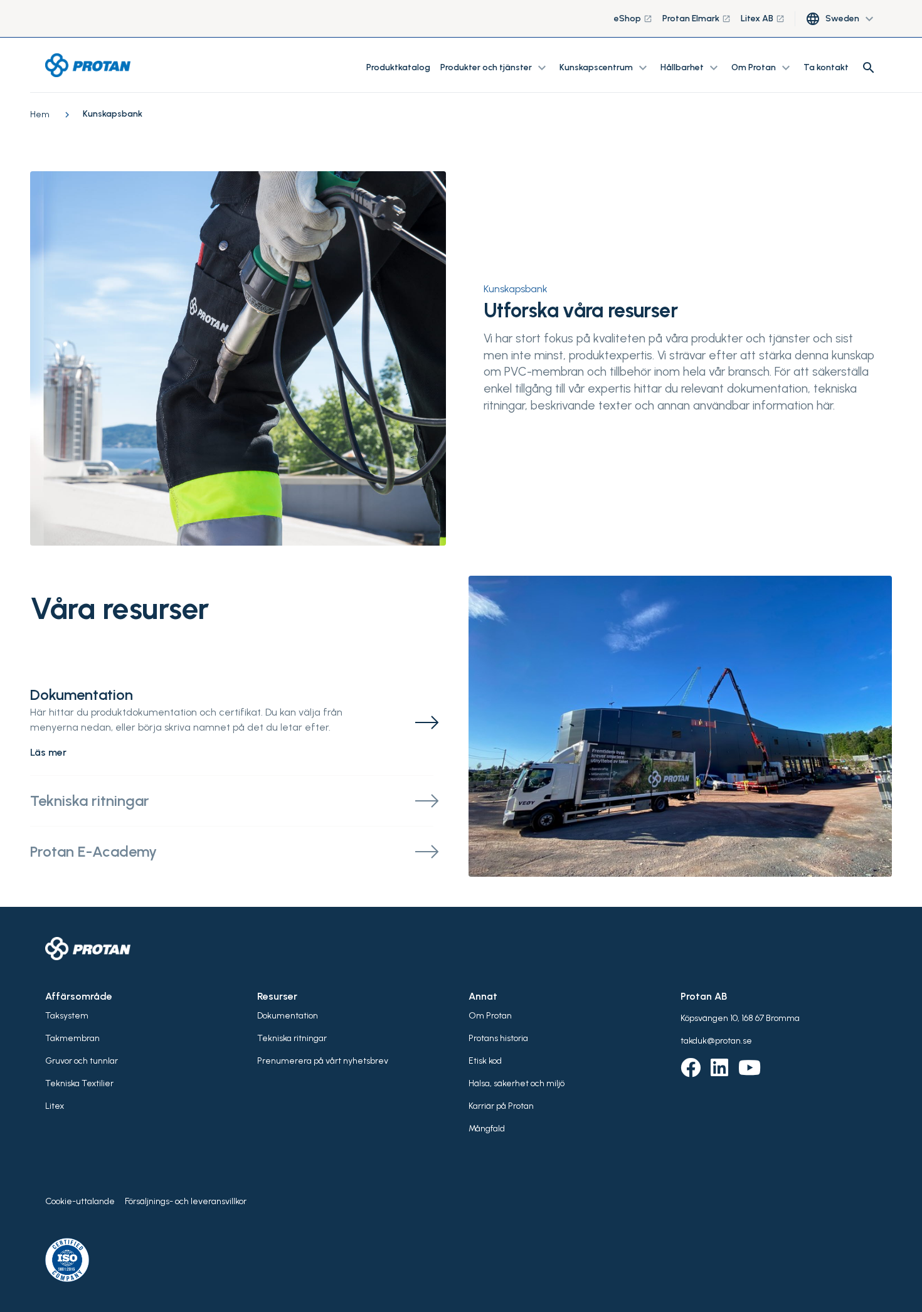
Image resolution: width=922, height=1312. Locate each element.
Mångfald (487, 1128)
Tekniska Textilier (79, 1083)
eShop (633, 18)
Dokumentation (287, 1015)
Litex (54, 1106)
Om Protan (490, 1015)
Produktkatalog (398, 67)
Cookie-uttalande (80, 1201)
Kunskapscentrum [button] (604, 67)
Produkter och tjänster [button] (494, 67)
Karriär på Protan (501, 1106)
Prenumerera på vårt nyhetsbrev (322, 1060)
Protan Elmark (696, 18)
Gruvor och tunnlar (81, 1060)
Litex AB (763, 18)
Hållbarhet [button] (690, 67)
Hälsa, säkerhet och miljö (516, 1083)
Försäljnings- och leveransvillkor (185, 1201)
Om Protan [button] (762, 67)
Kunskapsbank (516, 289)
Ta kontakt (826, 67)
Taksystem (66, 1015)
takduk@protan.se (716, 1040)
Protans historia (498, 1038)
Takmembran (72, 1038)
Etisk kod (485, 1060)
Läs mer (48, 752)
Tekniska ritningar (292, 1038)
